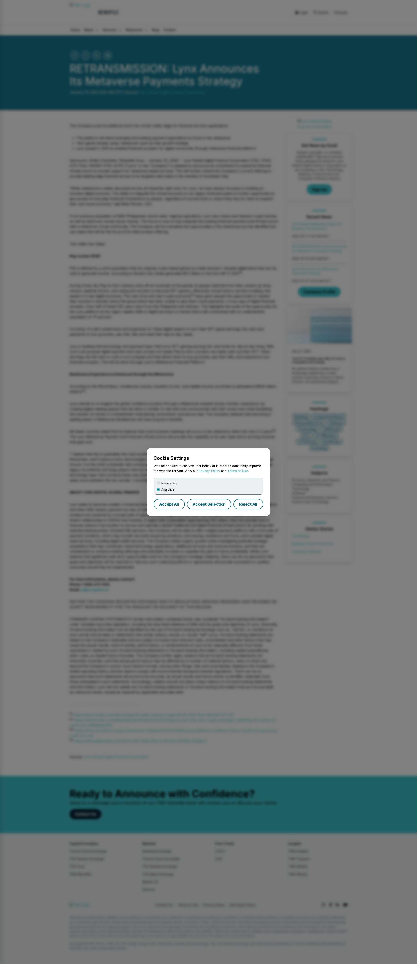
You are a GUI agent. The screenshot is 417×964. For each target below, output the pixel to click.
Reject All (248, 504)
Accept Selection (209, 504)
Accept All (169, 504)
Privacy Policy (209, 471)
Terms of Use (237, 471)
